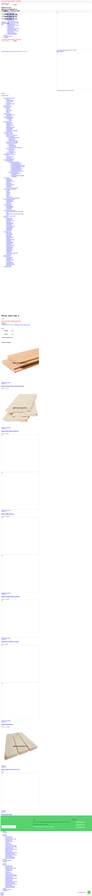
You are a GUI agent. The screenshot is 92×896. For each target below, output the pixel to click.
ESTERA (8, 192)
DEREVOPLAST (10, 125)
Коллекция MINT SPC (16, 167)
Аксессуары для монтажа (9, 98)
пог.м (12, 337)
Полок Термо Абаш (6, 814)
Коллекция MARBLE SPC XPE (18, 165)
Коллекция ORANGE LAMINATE (16, 174)
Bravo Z (8, 111)
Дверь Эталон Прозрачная (62, 50)
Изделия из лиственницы (11, 142)
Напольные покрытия (8, 159)
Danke (7, 191)
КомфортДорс (9, 118)
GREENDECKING (10, 114)
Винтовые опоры (7, 105)
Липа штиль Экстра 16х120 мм (9, 431)
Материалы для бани (9, 51)
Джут (7, 155)
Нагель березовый (10, 158)
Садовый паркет (7, 204)
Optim (7, 112)
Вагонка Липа (12, 138)
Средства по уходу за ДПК (9, 216)
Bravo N (8, 108)
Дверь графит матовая (7, 514)
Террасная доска (7, 231)
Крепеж (8, 99)
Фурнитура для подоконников (12, 198)
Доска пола (11, 144)
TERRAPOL (9, 185)
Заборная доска (7, 121)
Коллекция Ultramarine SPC (17, 171)
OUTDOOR (9, 183)
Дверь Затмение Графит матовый (10, 596)
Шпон (10, 119)
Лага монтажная (9, 100)
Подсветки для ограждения (12, 187)
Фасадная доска (7, 256)
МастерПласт (9, 196)
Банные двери (9, 134)
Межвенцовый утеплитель (9, 154)
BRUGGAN (9, 232)
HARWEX (8, 240)
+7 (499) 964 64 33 (80, 827)
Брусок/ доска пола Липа (11, 135)
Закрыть (3, 93)
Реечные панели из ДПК (9, 199)
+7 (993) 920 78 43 (80, 824)
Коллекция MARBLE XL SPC (17, 166)
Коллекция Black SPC (16, 164)
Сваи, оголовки (9, 101)
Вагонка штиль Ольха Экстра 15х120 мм (12, 386)
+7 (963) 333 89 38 (80, 822)
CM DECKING (9, 122)
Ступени (6, 217)
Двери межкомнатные (8, 117)
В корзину (4, 323)
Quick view (3, 383)
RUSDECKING (9, 128)
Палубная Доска (12, 146)
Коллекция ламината (13, 172)
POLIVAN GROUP (10, 184)
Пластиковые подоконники (10, 189)
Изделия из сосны (10, 148)
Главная (3, 51)
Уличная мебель (7, 255)
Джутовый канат (10, 156)
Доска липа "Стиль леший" (12, 141)
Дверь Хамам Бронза (7, 724)
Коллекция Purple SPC (16, 169)
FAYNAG (8, 126)
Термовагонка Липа (13, 140)
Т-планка (8, 102)
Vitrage (7, 195)
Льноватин (8, 157)
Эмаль (10, 120)
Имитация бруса (12, 145)
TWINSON (8, 251)
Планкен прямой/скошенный (15, 147)
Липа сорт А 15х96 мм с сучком (10, 641)
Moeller (8, 194)
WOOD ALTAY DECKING (12, 130)
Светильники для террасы (9, 210)
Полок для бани (17, 51)
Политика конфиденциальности (9, 826)
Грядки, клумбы (7, 113)
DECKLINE (9, 180)
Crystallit (8, 190)
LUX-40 (8, 193)
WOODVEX (9, 131)
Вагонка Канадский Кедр (14, 137)
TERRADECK (9, 249)
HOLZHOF (8, 116)
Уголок (8, 104)
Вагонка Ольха (12, 139)
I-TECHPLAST (9, 222)
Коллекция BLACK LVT (16, 163)
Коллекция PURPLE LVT (16, 168)
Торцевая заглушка (10, 103)
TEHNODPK (9, 129)
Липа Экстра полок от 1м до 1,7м (64, 90)
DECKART (8, 123)
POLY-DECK (9, 246)
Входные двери (7, 107)
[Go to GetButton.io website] (89, 894)
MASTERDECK (9, 207)
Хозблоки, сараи (7, 266)
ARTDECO (8, 178)
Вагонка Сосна (12, 149)
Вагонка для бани (10, 136)
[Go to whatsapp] (89, 892)
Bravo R (8, 109)
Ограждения (6, 177)
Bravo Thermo (9, 110)
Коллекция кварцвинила (14, 162)
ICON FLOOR (9, 160)
